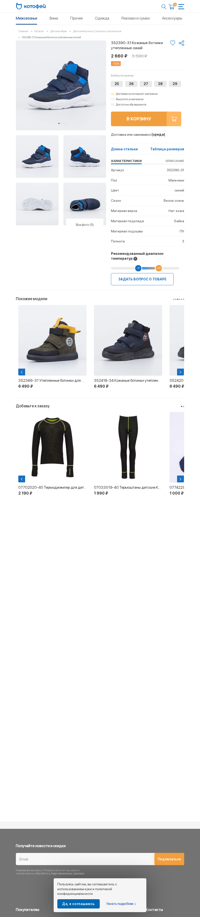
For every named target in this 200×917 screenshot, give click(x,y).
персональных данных (67, 873)
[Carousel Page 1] (173, 299)
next (181, 372)
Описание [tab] (174, 161)
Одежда (102, 18)
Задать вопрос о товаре (142, 279)
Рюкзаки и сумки (135, 18)
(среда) (138, 134)
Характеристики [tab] (126, 161)
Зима (53, 18)
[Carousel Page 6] (183, 299)
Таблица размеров (167, 149)
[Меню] (181, 6)
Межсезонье (26, 18)
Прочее (76, 18)
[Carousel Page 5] (67, 123)
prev (22, 372)
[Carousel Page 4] (65, 123)
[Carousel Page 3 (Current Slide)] (177, 299)
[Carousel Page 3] (63, 123)
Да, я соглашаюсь (78, 904)
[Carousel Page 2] (61, 123)
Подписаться (169, 859)
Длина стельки (124, 149)
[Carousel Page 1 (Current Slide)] (59, 123)
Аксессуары (172, 18)
